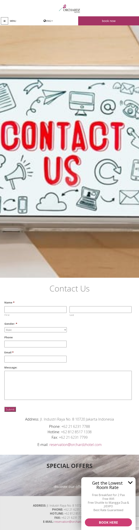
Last (72, 315)
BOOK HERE (108, 522)
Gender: (10, 323)
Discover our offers (70, 486)
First (7, 315)
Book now (108, 21)
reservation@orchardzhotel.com (75, 444)
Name (9, 302)
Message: (10, 367)
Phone (8, 337)
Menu (13, 21)
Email (9, 352)
